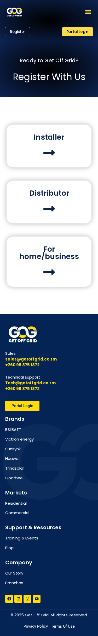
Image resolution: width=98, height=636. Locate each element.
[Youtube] (37, 599)
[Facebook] (9, 599)
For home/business (49, 253)
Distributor (49, 193)
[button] (88, 12)
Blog (9, 547)
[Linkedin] (18, 599)
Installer (49, 137)
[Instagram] (27, 599)
